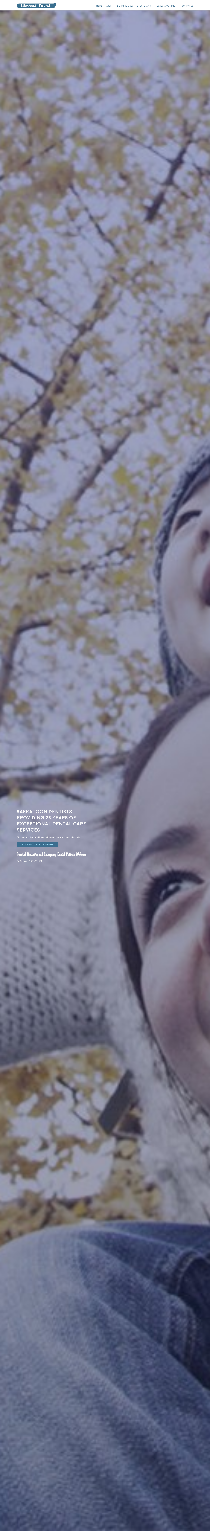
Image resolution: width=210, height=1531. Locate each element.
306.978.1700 (35, 861)
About (109, 6)
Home (36, 5)
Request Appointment (166, 6)
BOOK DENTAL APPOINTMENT (37, 844)
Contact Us (187, 6)
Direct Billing (144, 6)
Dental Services (125, 6)
